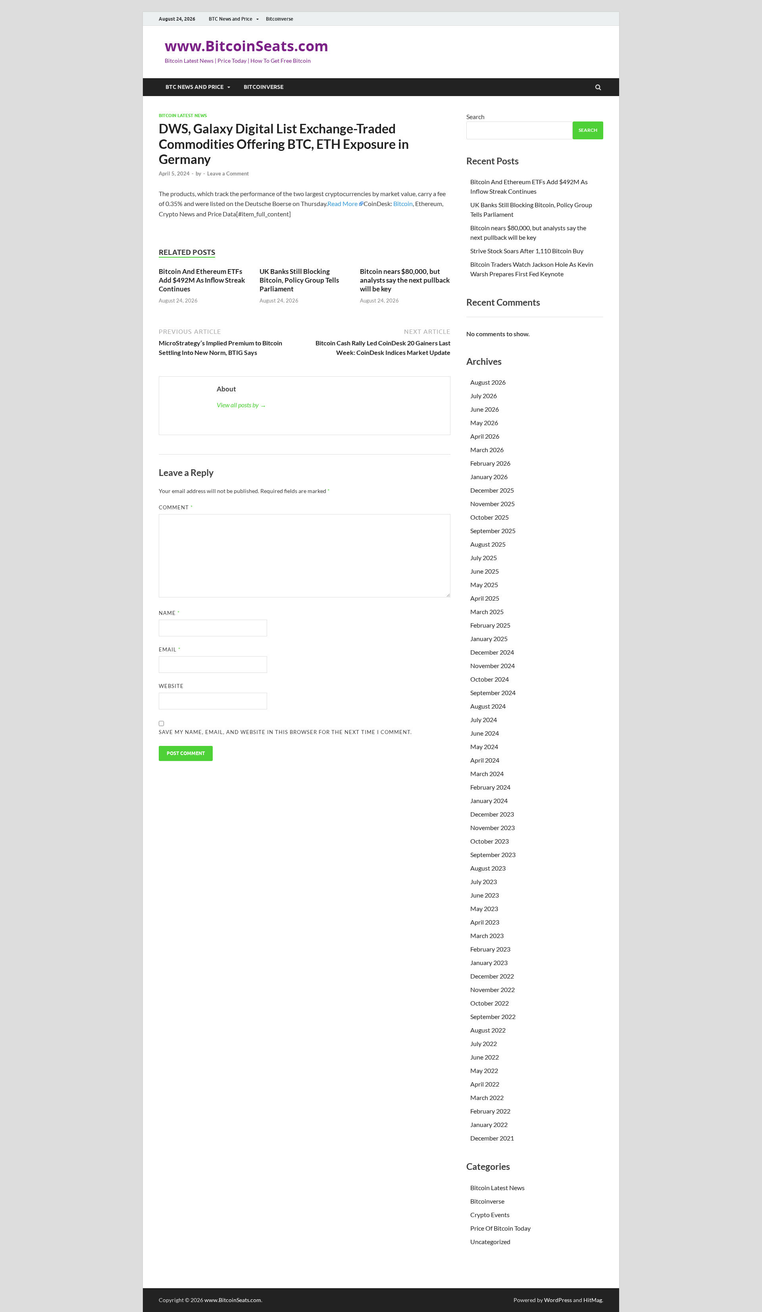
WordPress (558, 1300)
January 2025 (489, 638)
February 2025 (490, 625)
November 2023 (492, 827)
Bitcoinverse (279, 19)
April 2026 (484, 436)
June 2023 (484, 895)
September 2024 (493, 692)
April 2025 (484, 598)
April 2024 (484, 760)
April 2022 (484, 1084)
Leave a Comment (228, 173)
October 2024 (489, 679)
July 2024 (483, 719)
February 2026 (490, 463)
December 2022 (492, 976)
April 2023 (484, 922)
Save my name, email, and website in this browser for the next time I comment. (285, 732)
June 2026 (484, 409)
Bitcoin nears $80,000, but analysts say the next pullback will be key (405, 280)
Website (171, 686)
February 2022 (490, 1111)
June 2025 (484, 571)
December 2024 (492, 652)
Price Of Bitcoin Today (500, 1228)
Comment (176, 507)
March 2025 (487, 611)
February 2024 (490, 787)
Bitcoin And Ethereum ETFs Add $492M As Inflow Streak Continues (202, 280)
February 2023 (490, 949)
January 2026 (489, 476)
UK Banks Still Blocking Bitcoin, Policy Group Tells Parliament (299, 280)
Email (170, 649)
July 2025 (483, 557)
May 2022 (484, 1070)
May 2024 (484, 746)
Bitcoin (403, 203)
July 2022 (483, 1043)
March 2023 (487, 935)
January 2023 (489, 962)
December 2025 (492, 490)
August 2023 (488, 868)
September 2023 (493, 854)
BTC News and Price (230, 19)
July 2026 (483, 395)
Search (475, 116)
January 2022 (489, 1124)
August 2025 (488, 544)
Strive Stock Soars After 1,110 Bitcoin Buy (527, 250)
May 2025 (484, 584)
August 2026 (488, 382)
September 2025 (493, 530)
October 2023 (489, 841)
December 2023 (492, 814)
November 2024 (492, 665)
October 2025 (489, 517)
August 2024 (488, 706)
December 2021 (492, 1138)
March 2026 (487, 449)
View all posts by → (241, 404)
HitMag (592, 1300)
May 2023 (484, 908)
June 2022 (484, 1057)
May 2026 (484, 422)
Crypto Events (490, 1214)
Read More (342, 203)
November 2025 (492, 503)
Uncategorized (490, 1241)
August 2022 (488, 1030)
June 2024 (484, 733)
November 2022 (492, 989)
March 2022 (487, 1097)
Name (169, 613)
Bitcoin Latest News (183, 115)
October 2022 (489, 1003)
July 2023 (483, 881)
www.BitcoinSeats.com (246, 46)
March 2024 (487, 773)
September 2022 (493, 1016)
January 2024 (489, 800)
